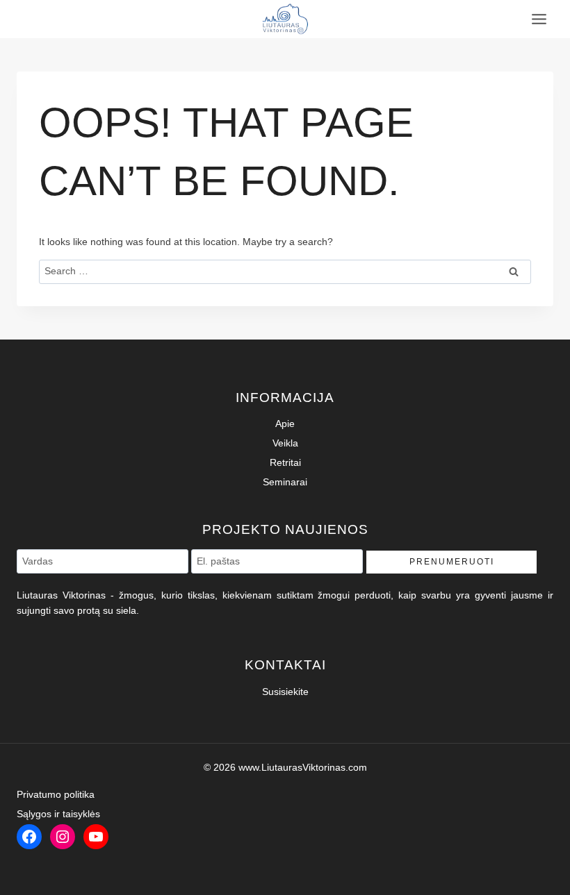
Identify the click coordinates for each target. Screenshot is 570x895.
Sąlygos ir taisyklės (58, 813)
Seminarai (285, 481)
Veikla (285, 443)
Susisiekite (285, 691)
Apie (285, 423)
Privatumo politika (56, 794)
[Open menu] (538, 18)
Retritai (285, 462)
